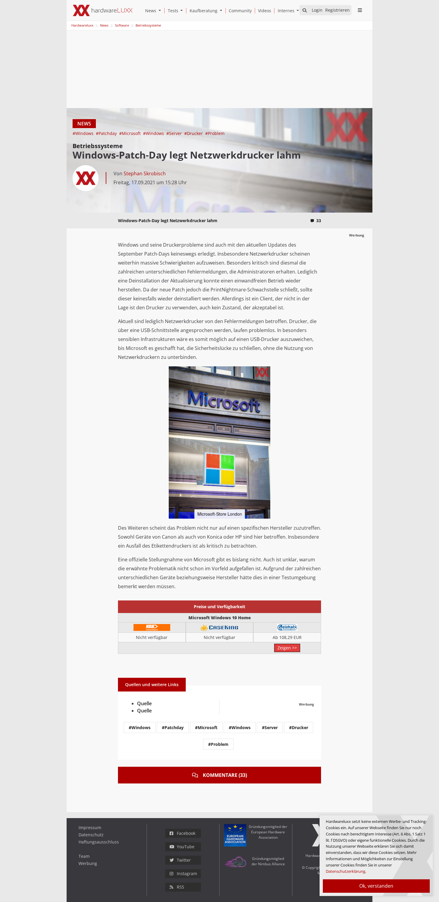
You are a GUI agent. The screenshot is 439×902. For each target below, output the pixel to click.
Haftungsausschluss (99, 842)
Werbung (88, 863)
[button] (161, 10)
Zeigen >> (287, 648)
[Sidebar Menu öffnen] (359, 10)
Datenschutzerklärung (345, 871)
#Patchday (107, 133)
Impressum (90, 827)
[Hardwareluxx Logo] (103, 10)
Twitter (184, 860)
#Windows (84, 133)
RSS (180, 887)
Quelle (144, 703)
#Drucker (194, 133)
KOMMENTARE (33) (225, 775)
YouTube (185, 846)
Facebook (186, 833)
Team (84, 856)
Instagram (187, 873)
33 (318, 220)
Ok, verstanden (376, 886)
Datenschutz (91, 835)
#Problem (215, 133)
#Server (174, 133)
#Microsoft (130, 133)
